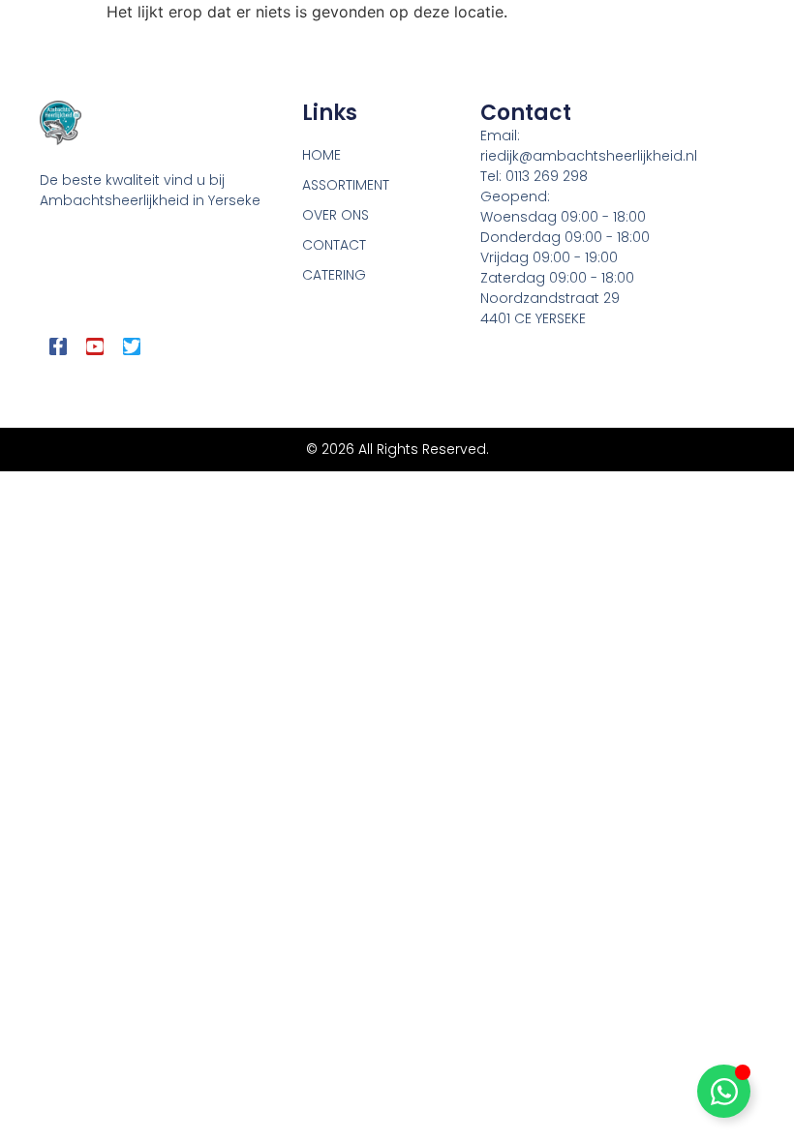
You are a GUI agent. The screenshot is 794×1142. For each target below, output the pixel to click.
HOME (321, 155)
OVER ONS (335, 215)
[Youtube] (95, 346)
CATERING (334, 275)
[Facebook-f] (58, 346)
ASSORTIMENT (345, 185)
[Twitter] (131, 346)
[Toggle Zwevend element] (723, 1091)
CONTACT (334, 245)
